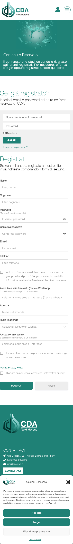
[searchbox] (32, 297)
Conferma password (11, 227)
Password (5, 209)
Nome (3, 180)
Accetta (37, 512)
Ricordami (11, 133)
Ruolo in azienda (9, 319)
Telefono (4, 256)
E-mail (3, 241)
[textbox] (35, 326)
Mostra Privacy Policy (11, 367)
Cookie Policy (35, 539)
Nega (36, 522)
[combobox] (34, 297)
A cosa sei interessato (12, 334)
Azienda (4, 305)
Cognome (5, 195)
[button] (68, 482)
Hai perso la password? (15, 147)
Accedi (52, 385)
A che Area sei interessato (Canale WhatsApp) (25, 288)
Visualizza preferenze (36, 531)
